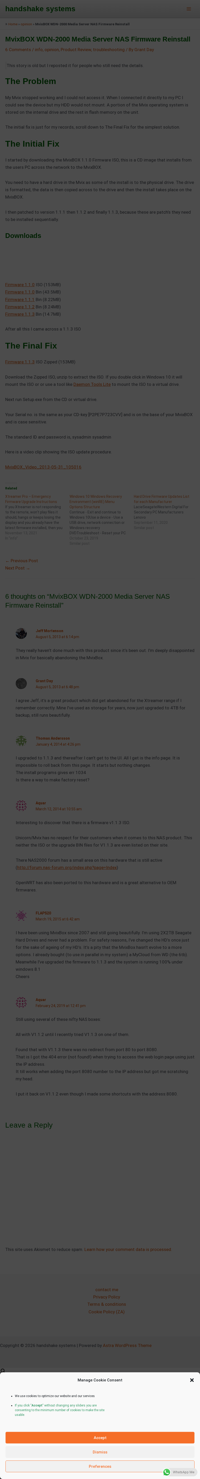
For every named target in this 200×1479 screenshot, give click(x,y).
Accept (100, 1437)
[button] (192, 1380)
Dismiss (100, 1452)
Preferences (100, 1466)
